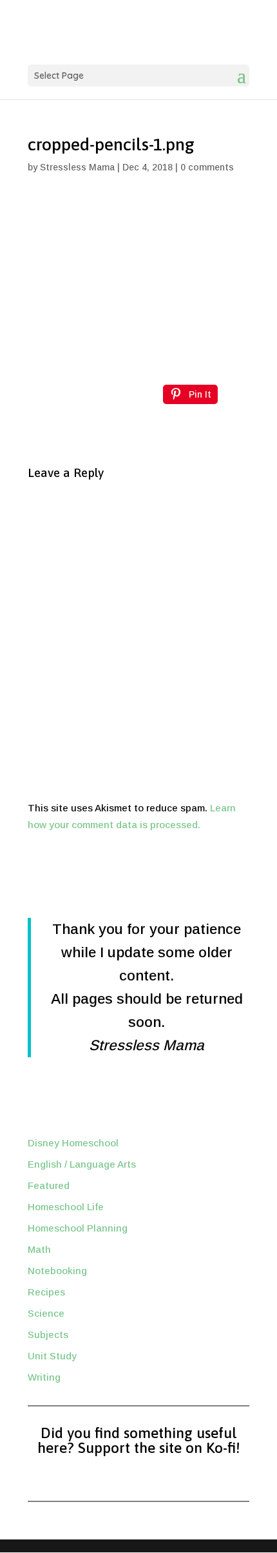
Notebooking (57, 1270)
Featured (49, 1185)
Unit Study (52, 1355)
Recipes (46, 1291)
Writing (44, 1377)
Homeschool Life (66, 1206)
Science (46, 1313)
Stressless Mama (77, 167)
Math (39, 1249)
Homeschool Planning (78, 1228)
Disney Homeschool (73, 1142)
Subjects (48, 1334)
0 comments (207, 167)
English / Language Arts (82, 1164)
